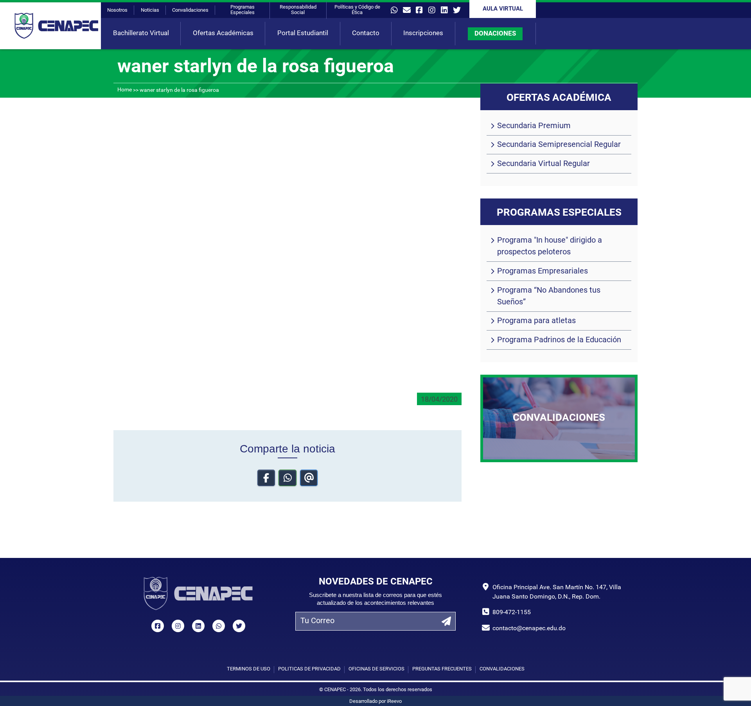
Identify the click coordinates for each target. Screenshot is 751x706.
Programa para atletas (536, 321)
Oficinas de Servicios (376, 669)
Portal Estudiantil (302, 33)
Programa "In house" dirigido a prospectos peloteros (549, 246)
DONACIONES (495, 33)
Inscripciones (423, 33)
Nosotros (117, 10)
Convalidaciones (190, 10)
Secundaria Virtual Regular (543, 164)
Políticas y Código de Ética (357, 10)
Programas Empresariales (542, 271)
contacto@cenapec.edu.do (529, 629)
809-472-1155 (511, 612)
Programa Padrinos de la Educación (559, 340)
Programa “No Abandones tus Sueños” (548, 296)
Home (124, 90)
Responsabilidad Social (298, 10)
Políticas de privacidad (309, 669)
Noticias (150, 10)
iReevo (394, 701)
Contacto (365, 33)
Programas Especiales (242, 10)
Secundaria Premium (534, 126)
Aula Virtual (503, 9)
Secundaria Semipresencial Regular (559, 145)
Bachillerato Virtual (141, 33)
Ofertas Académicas (223, 33)
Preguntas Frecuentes (442, 669)
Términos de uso (248, 669)
